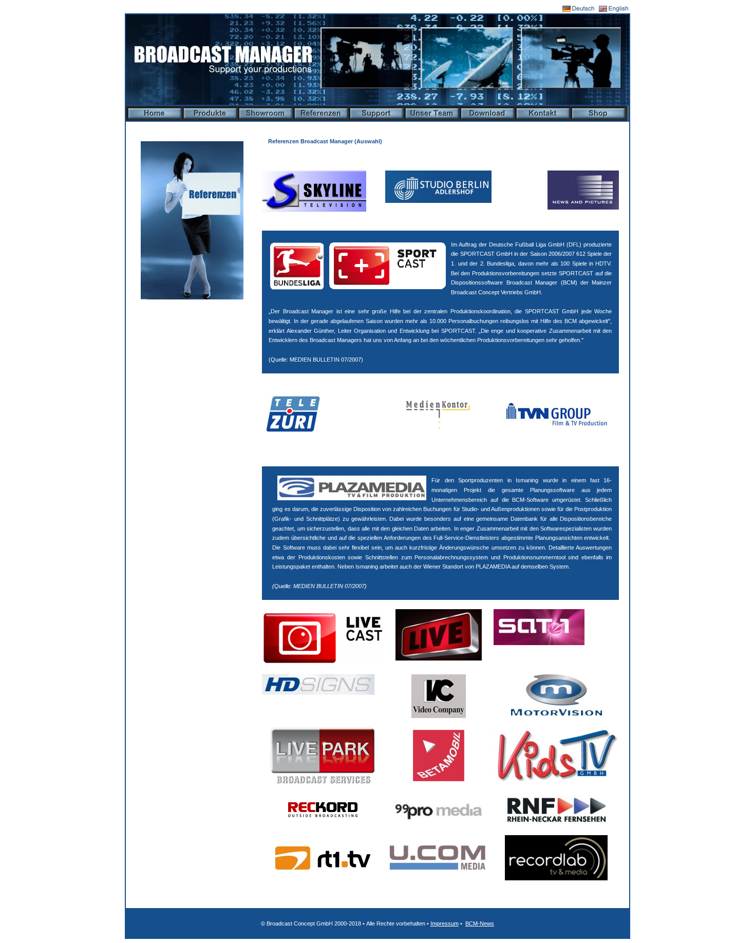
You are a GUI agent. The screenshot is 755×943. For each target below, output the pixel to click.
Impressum (444, 923)
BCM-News (479, 923)
